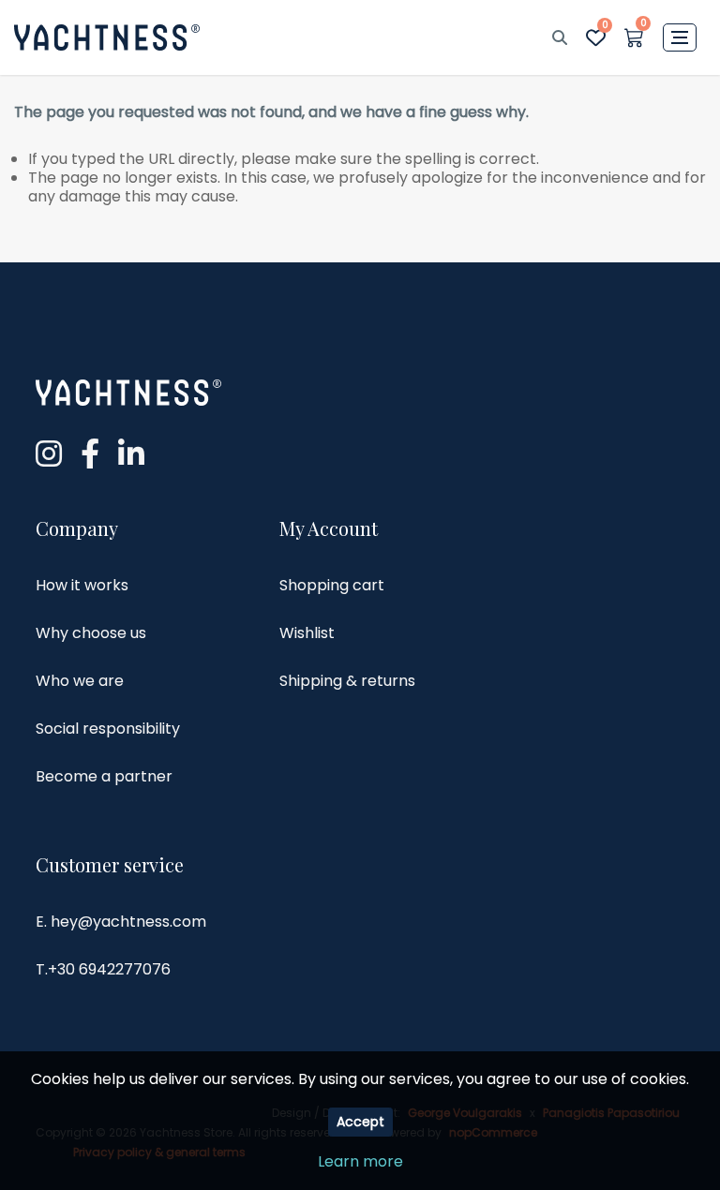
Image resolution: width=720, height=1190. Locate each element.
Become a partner (104, 776)
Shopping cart (331, 585)
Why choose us (91, 633)
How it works (82, 585)
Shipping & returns (347, 681)
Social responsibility (108, 728)
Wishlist (307, 633)
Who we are (80, 681)
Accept (360, 1121)
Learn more (360, 1161)
